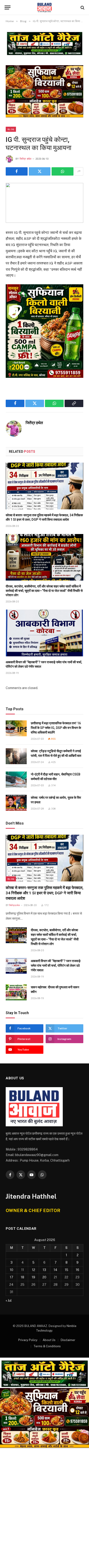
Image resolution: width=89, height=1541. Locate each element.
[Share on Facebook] (17, 171)
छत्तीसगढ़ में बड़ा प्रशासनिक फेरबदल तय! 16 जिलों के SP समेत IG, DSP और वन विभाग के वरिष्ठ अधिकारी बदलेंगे (56, 727)
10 (11, 1270)
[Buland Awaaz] (44, 7)
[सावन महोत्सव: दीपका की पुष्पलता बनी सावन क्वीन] (16, 992)
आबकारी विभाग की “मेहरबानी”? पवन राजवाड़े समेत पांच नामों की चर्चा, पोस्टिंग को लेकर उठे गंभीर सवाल (56, 965)
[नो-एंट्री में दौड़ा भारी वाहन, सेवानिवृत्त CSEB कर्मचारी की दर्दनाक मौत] (16, 779)
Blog (11, 129)
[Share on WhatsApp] (62, 171)
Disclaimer (68, 1340)
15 (66, 1270)
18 (22, 1277)
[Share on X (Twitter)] (40, 171)
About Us (49, 1340)
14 (55, 1270)
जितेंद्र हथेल (25, 158)
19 (33, 1277)
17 (11, 1277)
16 (77, 1270)
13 (44, 1270)
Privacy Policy (27, 1340)
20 (44, 1277)
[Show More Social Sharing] (79, 171)
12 (33, 1270)
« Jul (9, 1300)
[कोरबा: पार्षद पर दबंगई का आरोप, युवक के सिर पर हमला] (16, 803)
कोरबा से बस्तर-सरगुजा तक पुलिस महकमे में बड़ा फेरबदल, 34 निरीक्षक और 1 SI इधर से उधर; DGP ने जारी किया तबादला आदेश (44, 893)
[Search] (82, 7)
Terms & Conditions (47, 1346)
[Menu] (7, 7)
